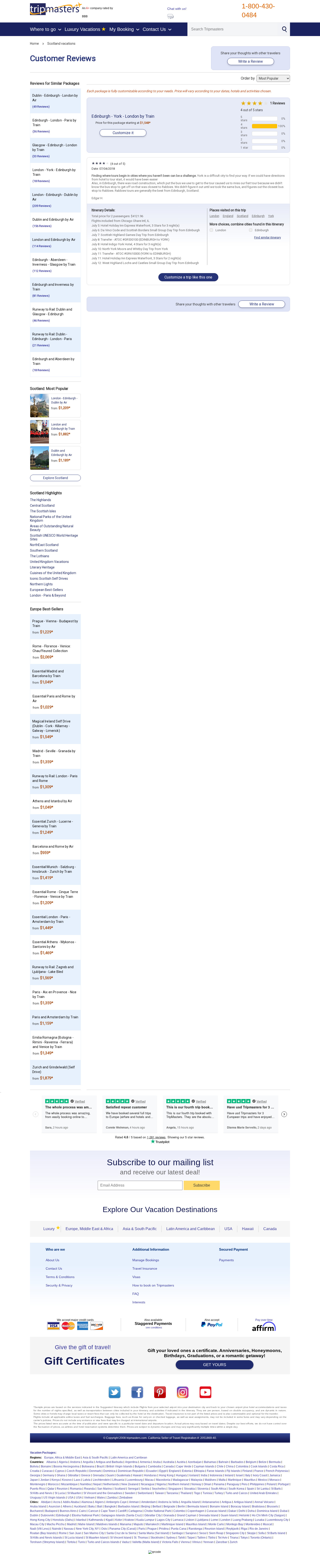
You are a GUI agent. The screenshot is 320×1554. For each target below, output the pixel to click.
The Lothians (39, 556)
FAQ (135, 1294)
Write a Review (250, 61)
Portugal (283, 1484)
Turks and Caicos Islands (103, 1542)
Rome (63, 1533)
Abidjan (46, 1502)
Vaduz (126, 1542)
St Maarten (74, 1493)
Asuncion (54, 1506)
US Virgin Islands (54, 1497)
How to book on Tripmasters (153, 1285)
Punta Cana (178, 1528)
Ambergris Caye (116, 1502)
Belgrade (169, 1506)
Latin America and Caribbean (190, 1229)
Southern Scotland (44, 550)
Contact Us (54, 1268)
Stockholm (157, 1537)
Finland (247, 1471)
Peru (245, 1484)
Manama (125, 1524)
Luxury (50, 1229)
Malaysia (196, 1479)
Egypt (163, 1471)
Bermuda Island (197, 1506)
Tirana (234, 1537)
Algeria (63, 1462)
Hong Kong (166, 1475)
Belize (263, 1462)
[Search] (284, 29)
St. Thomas (141, 1537)
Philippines (257, 1484)
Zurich (234, 1542)
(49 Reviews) (41, 106)
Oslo (104, 1528)
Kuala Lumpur (145, 1519)
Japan (34, 1479)
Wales (101, 1497)
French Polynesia (277, 1471)
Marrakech (152, 1524)
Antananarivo (210, 1502)
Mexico (262, 1479)
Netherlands (111, 1484)
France (258, 1471)
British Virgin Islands (119, 1466)
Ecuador (151, 1471)
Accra (56, 1502)
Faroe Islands (215, 1471)
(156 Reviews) (42, 226)
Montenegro (37, 1484)
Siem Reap (216, 1533)
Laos (77, 1479)
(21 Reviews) (41, 345)
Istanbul (81, 1519)
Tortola (71, 1542)
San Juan (75, 1533)
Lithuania (118, 1479)
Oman (207, 1484)
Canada (270, 1229)
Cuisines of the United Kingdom (53, 573)
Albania (51, 1462)
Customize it (123, 133)
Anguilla (88, 1462)
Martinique (235, 1479)
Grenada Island (208, 1515)
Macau (149, 1479)
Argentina (131, 1462)
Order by (248, 78)
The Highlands (40, 500)
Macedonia (163, 1479)
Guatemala (123, 1475)
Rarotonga (195, 1528)
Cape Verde (183, 1466)
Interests (138, 1302)
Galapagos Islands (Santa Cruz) (121, 1515)
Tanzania (172, 1493)
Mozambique (69, 1484)
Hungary (181, 1475)
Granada (169, 1515)
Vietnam (89, 1497)
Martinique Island (172, 1524)
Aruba (157, 1462)
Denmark (95, 1471)
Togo (197, 1493)
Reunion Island (214, 1528)
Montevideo (253, 1524)
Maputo (138, 1524)
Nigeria (161, 1484)
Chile (220, 1466)
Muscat (267, 1524)
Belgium (251, 1462)
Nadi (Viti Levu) (40, 1528)
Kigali (109, 1519)
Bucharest (36, 1511)
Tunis (81, 1542)
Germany (48, 1475)
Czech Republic (77, 1471)
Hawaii (248, 1229)
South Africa (218, 1488)
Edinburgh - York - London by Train (123, 116)
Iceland (194, 1475)
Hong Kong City (40, 1519)
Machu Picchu (56, 1524)
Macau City (37, 1524)
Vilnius (196, 1542)
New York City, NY (87, 1528)
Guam (110, 1475)
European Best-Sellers (46, 590)
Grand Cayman (186, 1515)
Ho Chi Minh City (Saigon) (268, 1515)
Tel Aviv (222, 1537)
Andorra (75, 1462)
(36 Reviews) (41, 131)
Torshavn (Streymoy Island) (47, 1542)
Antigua (226, 1502)
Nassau (69, 1528)
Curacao (47, 1471)
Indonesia (216, 1475)
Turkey (218, 1493)
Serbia (145, 1488)
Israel (239, 1475)
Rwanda (89, 1488)
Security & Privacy (59, 1285)
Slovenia (202, 1488)
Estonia (187, 1471)
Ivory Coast (260, 1475)
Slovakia (189, 1488)
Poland (271, 1484)
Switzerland (145, 1493)
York (271, 216)
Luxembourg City (277, 1519)
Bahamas (210, 1462)
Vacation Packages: (43, 1452)
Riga (244, 1528)
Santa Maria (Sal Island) (153, 1533)
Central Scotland (42, 505)
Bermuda (275, 1462)
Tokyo (244, 1537)
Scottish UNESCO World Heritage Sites (54, 537)
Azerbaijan (195, 1462)
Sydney (171, 1537)
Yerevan (208, 1542)
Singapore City (235, 1533)
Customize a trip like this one (188, 277)
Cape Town (108, 1511)
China (230, 1466)
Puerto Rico (37, 1488)
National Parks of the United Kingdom (50, 518)
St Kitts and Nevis (41, 1493)
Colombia (242, 1466)
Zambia (112, 1497)
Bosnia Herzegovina (66, 1466)
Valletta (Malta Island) (146, 1542)
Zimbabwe (126, 1497)
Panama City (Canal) (122, 1528)
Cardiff (122, 1511)
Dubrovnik (47, 1515)
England (228, 216)
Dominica (109, 1471)
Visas (136, 1277)
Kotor (118, 1519)
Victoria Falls (170, 1542)
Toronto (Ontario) (261, 1537)
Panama (219, 1484)
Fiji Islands (233, 1471)
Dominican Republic (131, 1471)
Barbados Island (128, 1506)
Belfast (157, 1506)
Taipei (191, 1537)
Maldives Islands (107, 1524)
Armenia (145, 1462)
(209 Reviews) (41, 206)
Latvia (86, 1479)
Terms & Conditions (60, 1277)
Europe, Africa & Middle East (62, 1457)
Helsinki (244, 1515)
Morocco (53, 1484)
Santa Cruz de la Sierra (121, 1533)
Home (34, 43)
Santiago (177, 1533)
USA (228, 1229)
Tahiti (181, 1537)
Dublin (34, 1515)
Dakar (232, 1511)
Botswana (88, 1466)
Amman (134, 1502)
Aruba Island (38, 1506)
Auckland (80, 1506)
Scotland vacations (61, 43)
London (214, 216)
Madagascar (181, 1479)
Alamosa (87, 1502)
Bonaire (46, 1466)
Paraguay (233, 1484)
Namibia (85, 1484)
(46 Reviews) (41, 320)
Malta (222, 1479)
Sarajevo (191, 1533)
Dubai (284, 1511)
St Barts (276, 1488)
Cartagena (135, 1511)
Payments (226, 1260)
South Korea (236, 1488)
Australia (168, 1462)
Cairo (82, 1511)
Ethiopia (199, 1471)
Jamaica (274, 1475)
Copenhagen (195, 1511)
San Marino (104, 1488)
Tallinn (201, 1537)
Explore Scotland (55, 478)
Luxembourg (135, 1479)
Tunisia (207, 1493)
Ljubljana (202, 1519)
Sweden (130, 1493)
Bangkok (110, 1506)
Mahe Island (86, 1524)
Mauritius (250, 1479)
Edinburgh (258, 216)
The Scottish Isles (43, 511)
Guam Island (229, 1515)
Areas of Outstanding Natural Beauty (51, 528)
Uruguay (35, 1497)
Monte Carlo (216, 1524)
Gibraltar (73, 1475)
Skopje (251, 1533)
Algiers (99, 1502)
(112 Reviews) (42, 271)
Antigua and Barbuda (109, 1462)
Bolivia (34, 1466)
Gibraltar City (152, 1515)
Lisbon (190, 1519)
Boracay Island (240, 1506)
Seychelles (159, 1488)
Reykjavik (232, 1528)
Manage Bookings (145, 1260)
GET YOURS (214, 1365)
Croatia (34, 1471)
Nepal (97, 1484)
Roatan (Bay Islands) (43, 1533)
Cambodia (154, 1466)
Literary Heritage (42, 567)
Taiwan (159, 1493)
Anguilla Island (190, 1502)
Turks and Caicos (236, 1493)
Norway (196, 1484)
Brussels (272, 1506)
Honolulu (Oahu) (63, 1519)
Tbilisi (212, 1537)
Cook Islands (259, 1466)
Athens (67, 1506)
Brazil (100, 1466)
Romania (76, 1488)
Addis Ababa (71, 1502)
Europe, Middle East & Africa (89, 1229)
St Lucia (60, 1493)
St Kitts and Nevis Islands (46, 1537)
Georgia (35, 1475)
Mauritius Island (196, 1524)
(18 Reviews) (41, 181)
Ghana (61, 1475)
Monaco (274, 1479)
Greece (85, 1475)
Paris (141, 1528)
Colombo (179, 1511)
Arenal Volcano (264, 1502)
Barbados (237, 1462)
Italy (247, 1475)
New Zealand (129, 1484)
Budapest (51, 1511)
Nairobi (56, 1528)
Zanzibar (221, 1542)
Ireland (229, 1475)
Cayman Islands (204, 1466)
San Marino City (94, 1533)
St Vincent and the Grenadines (102, 1493)
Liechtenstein (101, 1479)
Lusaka (259, 1519)
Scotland (242, 216)
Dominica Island (267, 1511)
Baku (91, 1506)
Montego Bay (234, 1524)
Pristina (164, 1528)
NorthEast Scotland (44, 545)
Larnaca (178, 1519)
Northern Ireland (178, 1484)
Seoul (203, 1533)
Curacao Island (216, 1511)
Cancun (93, 1511)
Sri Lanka (263, 1488)
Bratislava (258, 1506)
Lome (214, 1519)
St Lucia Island (73, 1537)
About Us (52, 1260)
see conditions (154, 1327)
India (204, 1475)
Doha (251, 1511)
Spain (250, 1488)
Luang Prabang (243, 1519)
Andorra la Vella (168, 1502)
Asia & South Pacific (140, 1229)
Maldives (210, 1479)
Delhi (241, 1511)
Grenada (98, 1475)
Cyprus (59, 1471)
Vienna (185, 1542)
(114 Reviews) (41, 246)
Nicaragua (147, 1484)
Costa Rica (277, 1466)
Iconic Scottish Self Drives (49, 578)
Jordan (44, 1479)
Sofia (261, 1533)
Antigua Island (243, 1502)
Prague (152, 1528)
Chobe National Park (157, 1511)
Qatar (50, 1488)
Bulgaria (140, 1466)
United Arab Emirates (263, 1493)
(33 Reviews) (41, 156)
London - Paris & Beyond (48, 595)
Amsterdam (148, 1502)
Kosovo (67, 1479)
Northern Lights (41, 584)
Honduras (150, 1475)
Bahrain (224, 1462)
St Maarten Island (97, 1537)
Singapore (175, 1488)
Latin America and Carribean (129, 1457)
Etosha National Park (85, 1515)
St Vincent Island (120, 1537)
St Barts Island (276, 1533)
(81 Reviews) (41, 295)
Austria (181, 1462)
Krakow (129, 1519)
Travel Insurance (144, 1268)
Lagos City (163, 1519)
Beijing (145, 1506)
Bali (99, 1506)
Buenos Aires (68, 1511)
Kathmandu (96, 1519)
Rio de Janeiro (258, 1528)
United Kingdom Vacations (49, 562)
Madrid (71, 1524)
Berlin (181, 1506)
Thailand (186, 1493)
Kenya (56, 1479)
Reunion (62, 1488)
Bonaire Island (219, 1506)
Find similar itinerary (267, 237)
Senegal (133, 1488)
